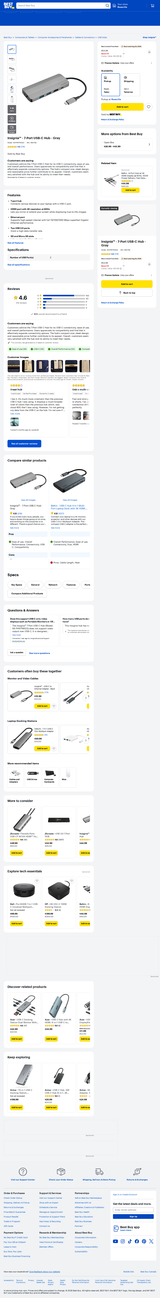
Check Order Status (13, 1198)
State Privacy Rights (51, 1282)
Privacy (31, 1280)
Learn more (126, 1230)
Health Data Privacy (63, 1282)
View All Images (28, 500)
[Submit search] (107, 5)
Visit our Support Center (50, 1198)
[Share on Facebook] (136, 1241)
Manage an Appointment (51, 1212)
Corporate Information (85, 1237)
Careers (78, 1242)
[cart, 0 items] (152, 5)
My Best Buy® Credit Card (16, 1237)
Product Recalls (11, 1216)
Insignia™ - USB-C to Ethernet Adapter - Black (44, 687)
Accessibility (9, 1280)
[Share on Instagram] (122, 1241)
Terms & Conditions (20, 1281)
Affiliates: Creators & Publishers (89, 1207)
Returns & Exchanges (14, 1207)
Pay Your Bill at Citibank (15, 1242)
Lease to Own (10, 1247)
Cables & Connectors (85, 37)
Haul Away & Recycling (50, 1221)
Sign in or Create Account (125, 1194)
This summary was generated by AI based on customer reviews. (35, 343)
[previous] (10, 409)
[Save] (148, 107)
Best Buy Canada (148, 1272)
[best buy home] (9, 5)
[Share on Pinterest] (144, 1241)
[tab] (17, 584)
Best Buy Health (82, 1212)
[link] (24, 443)
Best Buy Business (83, 1221)
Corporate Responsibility (86, 1247)
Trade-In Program (12, 1221)
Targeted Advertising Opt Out (126, 1282)
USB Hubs (102, 37)
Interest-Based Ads (41, 1281)
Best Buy (8, 37)
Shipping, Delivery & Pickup (17, 1202)
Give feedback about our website (44, 1272)
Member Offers (46, 1247)
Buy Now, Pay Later (13, 1251)
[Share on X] (151, 1241)
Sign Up (133, 1216)
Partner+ (79, 1226)
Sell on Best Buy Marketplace (88, 1198)
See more (14, 528)
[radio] (110, 84)
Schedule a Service (48, 1207)
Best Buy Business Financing (17, 1256)
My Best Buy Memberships (51, 1237)
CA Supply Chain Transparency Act (144, 1281)
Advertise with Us (83, 1202)
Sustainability (81, 1251)
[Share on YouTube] (115, 1241)
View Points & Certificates (51, 1242)
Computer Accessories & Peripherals (55, 37)
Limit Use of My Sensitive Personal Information (105, 1281)
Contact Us (44, 1226)
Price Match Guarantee (14, 1212)
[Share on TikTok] (129, 1241)
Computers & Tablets (25, 37)
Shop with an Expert (48, 1202)
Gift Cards (8, 1226)
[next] (87, 409)
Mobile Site (128, 1272)
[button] (121, 56)
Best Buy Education (84, 1216)
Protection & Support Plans (52, 1216)
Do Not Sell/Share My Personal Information (80, 1281)
